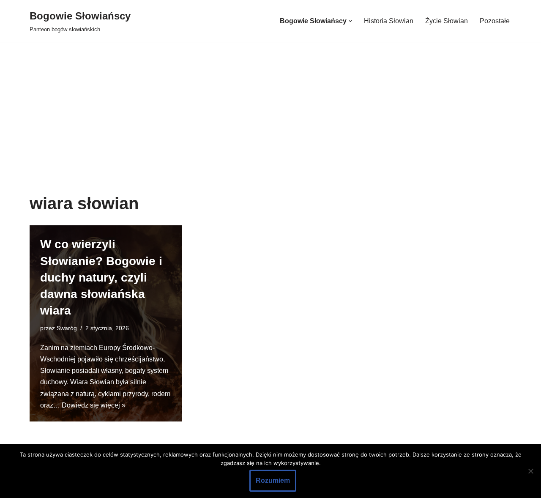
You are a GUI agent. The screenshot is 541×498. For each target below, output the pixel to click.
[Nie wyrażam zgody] (530, 471)
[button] (350, 21)
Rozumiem (273, 480)
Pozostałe (495, 21)
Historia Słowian (388, 21)
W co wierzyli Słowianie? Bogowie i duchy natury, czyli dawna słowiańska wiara (101, 277)
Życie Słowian (446, 21)
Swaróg (67, 328)
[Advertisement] (270, 130)
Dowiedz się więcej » (94, 405)
